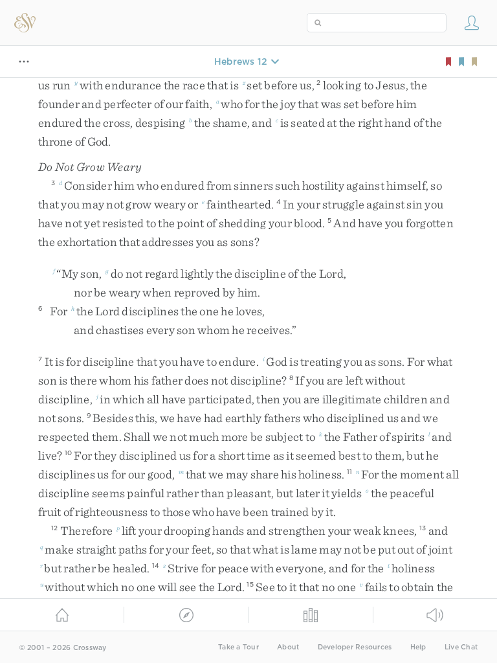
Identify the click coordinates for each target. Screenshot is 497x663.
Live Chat (461, 647)
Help (418, 647)
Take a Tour (238, 647)
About (288, 647)
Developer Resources (355, 647)
